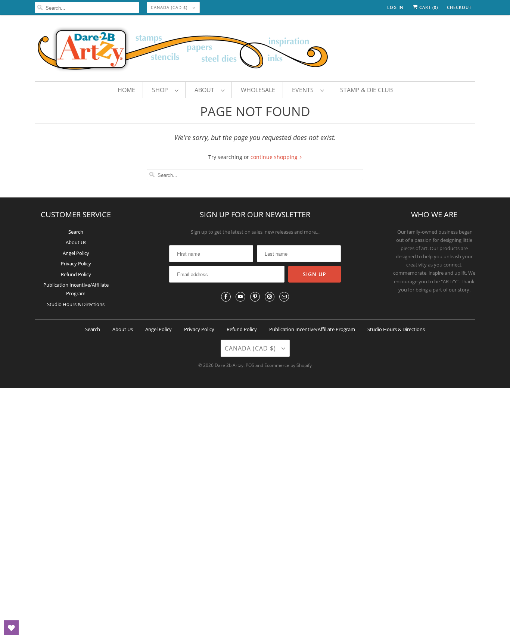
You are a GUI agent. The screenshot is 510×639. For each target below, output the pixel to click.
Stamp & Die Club (366, 90)
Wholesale (258, 90)
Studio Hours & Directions (76, 304)
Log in (395, 7)
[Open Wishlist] (11, 627)
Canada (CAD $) (170, 7)
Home (126, 90)
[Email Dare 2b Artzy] (284, 297)
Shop (161, 90)
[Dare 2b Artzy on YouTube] (240, 297)
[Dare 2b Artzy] (255, 50)
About (206, 90)
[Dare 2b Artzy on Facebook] (226, 297)
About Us (76, 242)
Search (75, 231)
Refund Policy (76, 274)
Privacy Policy (76, 263)
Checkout (459, 7)
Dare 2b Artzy (229, 365)
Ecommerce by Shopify (288, 365)
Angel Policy (76, 253)
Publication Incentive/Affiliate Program (312, 329)
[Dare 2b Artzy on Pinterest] (255, 297)
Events (304, 90)
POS (250, 365)
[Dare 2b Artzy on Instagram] (269, 297)
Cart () (428, 7)
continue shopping (275, 156)
